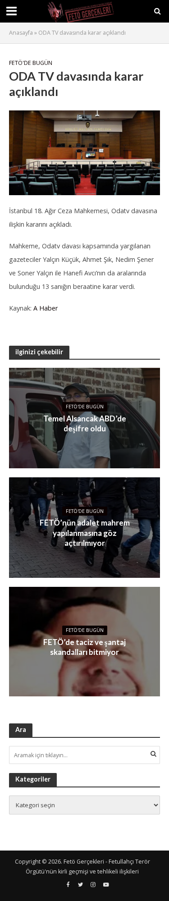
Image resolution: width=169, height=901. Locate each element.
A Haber (45, 308)
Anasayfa (21, 33)
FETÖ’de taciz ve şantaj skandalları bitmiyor (84, 647)
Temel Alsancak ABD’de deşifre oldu (84, 423)
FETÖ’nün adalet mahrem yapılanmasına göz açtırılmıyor (85, 533)
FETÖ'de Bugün (30, 63)
